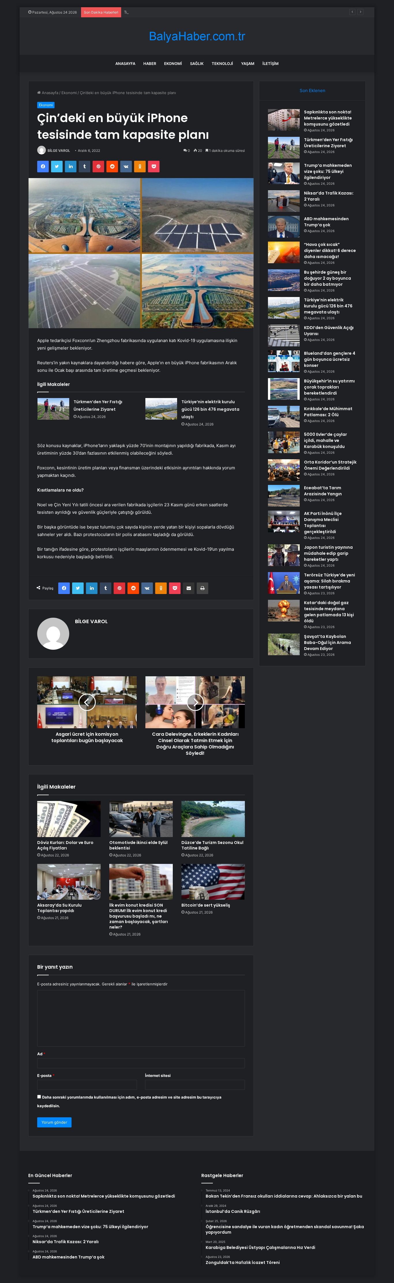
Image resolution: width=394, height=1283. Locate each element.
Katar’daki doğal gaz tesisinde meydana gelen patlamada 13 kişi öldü (329, 612)
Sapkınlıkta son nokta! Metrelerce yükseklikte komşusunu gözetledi (328, 118)
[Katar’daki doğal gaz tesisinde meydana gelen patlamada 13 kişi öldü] (284, 610)
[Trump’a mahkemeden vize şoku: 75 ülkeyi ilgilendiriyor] (284, 173)
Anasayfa (125, 63)
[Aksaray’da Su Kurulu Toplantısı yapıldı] (69, 882)
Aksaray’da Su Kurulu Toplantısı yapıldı (59, 908)
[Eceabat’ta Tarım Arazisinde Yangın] (284, 496)
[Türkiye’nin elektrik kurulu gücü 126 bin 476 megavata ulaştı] (161, 409)
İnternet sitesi (158, 1075)
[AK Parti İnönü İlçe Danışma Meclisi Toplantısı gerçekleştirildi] (284, 521)
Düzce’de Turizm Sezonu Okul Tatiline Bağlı (212, 845)
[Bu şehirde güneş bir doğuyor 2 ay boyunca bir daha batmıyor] (284, 280)
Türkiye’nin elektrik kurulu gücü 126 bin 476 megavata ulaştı (210, 409)
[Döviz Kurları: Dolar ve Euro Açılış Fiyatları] (69, 819)
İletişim (270, 63)
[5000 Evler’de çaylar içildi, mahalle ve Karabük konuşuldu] (284, 442)
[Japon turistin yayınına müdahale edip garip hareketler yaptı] (284, 555)
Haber (149, 63)
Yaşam (247, 63)
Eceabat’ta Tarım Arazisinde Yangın (323, 491)
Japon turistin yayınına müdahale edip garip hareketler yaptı (328, 553)
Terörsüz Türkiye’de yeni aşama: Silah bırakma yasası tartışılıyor (329, 581)
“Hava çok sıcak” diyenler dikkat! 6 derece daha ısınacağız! (330, 250)
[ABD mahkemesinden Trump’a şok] (284, 227)
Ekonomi (173, 63)
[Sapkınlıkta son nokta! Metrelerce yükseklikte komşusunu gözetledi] (284, 120)
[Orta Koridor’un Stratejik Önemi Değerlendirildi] (284, 470)
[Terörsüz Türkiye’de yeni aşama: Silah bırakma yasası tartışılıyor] (284, 583)
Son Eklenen (312, 90)
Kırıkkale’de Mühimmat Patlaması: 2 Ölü (328, 412)
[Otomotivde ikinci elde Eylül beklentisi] (141, 819)
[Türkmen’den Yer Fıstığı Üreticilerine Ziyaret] (53, 409)
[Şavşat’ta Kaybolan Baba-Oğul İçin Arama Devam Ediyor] (284, 644)
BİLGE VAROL (59, 150)
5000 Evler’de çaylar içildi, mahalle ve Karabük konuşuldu (325, 440)
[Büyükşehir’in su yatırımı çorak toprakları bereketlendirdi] (284, 389)
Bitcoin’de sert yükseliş (205, 905)
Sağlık (197, 63)
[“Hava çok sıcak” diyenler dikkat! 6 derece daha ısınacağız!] (284, 252)
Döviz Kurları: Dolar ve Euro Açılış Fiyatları (65, 845)
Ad (41, 1054)
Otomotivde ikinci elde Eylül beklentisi (138, 845)
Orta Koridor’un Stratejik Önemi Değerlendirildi (330, 465)
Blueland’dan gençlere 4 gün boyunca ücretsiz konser (329, 359)
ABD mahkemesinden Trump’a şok (326, 222)
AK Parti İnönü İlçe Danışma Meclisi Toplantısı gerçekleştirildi (323, 523)
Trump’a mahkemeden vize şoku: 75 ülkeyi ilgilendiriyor (173, 12)
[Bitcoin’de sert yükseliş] (213, 882)
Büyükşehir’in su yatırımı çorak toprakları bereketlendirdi (329, 387)
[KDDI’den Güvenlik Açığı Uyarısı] (284, 335)
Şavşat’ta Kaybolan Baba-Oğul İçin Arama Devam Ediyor (327, 642)
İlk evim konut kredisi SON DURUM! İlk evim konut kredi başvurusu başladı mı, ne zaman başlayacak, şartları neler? (138, 916)
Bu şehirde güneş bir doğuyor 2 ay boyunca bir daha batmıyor (327, 278)
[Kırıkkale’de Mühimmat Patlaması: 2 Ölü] (284, 416)
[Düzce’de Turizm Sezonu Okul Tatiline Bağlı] (213, 819)
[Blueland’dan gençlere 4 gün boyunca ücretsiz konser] (284, 361)
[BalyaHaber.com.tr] (197, 36)
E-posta (46, 1075)
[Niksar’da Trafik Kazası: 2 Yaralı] (284, 201)
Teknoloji (222, 63)
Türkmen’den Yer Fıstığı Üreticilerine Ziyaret (328, 143)
